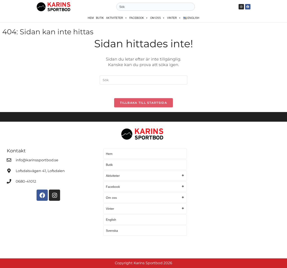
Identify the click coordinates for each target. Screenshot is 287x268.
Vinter (172, 17)
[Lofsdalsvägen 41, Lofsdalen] (9, 171)
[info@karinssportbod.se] (9, 160)
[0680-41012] (9, 181)
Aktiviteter (114, 17)
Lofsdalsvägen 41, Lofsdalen (40, 171)
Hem (91, 17)
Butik (100, 17)
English (111, 219)
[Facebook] (247, 6)
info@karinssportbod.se (37, 160)
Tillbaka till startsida (143, 102)
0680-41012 (26, 181)
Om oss (155, 17)
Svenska (112, 230)
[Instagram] (241, 6)
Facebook (136, 17)
